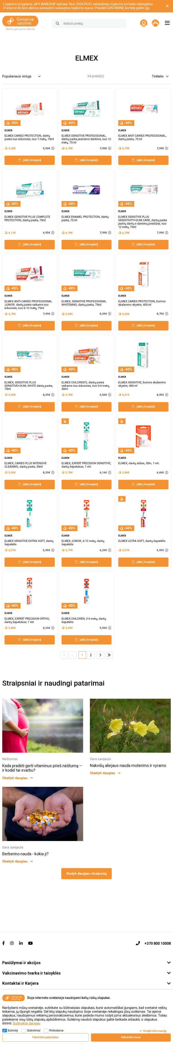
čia (147, 8)
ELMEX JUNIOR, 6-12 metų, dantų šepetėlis (82, 542)
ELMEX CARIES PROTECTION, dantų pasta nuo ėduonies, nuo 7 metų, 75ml (29, 137)
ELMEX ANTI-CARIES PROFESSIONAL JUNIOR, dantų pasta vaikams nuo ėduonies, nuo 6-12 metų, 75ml (28, 305)
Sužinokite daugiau (26, 1023)
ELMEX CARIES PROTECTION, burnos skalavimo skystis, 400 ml (142, 303)
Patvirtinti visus (131, 1037)
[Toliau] (100, 655)
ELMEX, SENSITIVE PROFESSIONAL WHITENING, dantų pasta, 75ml (84, 303)
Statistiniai (33, 1030)
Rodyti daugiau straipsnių (86, 874)
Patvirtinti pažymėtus (45, 1037)
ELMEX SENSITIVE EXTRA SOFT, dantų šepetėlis (29, 542)
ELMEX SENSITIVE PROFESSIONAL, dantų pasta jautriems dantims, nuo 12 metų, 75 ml (86, 139)
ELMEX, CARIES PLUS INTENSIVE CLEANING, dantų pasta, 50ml (26, 465)
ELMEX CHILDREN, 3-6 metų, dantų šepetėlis (83, 620)
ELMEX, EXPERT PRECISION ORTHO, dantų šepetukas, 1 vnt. (27, 620)
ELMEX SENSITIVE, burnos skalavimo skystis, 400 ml (142, 384)
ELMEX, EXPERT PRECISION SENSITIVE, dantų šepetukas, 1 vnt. (86, 465)
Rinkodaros (56, 1030)
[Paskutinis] (109, 655)
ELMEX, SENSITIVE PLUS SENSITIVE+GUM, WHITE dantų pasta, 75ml (29, 386)
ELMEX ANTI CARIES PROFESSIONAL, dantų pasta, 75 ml (142, 137)
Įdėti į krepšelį (32, 160)
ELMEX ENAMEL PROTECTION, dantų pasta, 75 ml (85, 218)
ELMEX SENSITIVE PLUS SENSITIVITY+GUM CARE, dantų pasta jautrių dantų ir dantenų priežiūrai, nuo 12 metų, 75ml (142, 222)
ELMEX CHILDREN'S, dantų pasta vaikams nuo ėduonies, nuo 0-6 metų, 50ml (85, 386)
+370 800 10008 (157, 943)
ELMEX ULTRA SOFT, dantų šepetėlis (141, 541)
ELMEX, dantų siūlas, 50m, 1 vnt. (138, 463)
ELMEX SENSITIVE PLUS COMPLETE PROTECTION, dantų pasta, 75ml (27, 218)
